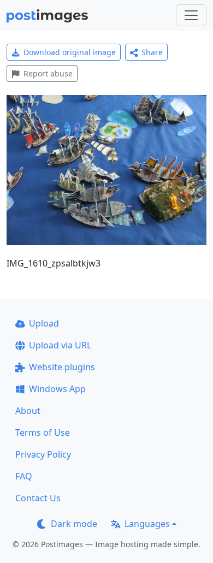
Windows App (57, 389)
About (27, 411)
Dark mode (74, 524)
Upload (44, 323)
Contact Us (38, 498)
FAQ (23, 476)
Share (152, 52)
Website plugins (62, 367)
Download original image (69, 52)
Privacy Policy (43, 454)
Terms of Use (42, 432)
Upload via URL (60, 345)
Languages (147, 524)
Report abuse (48, 73)
